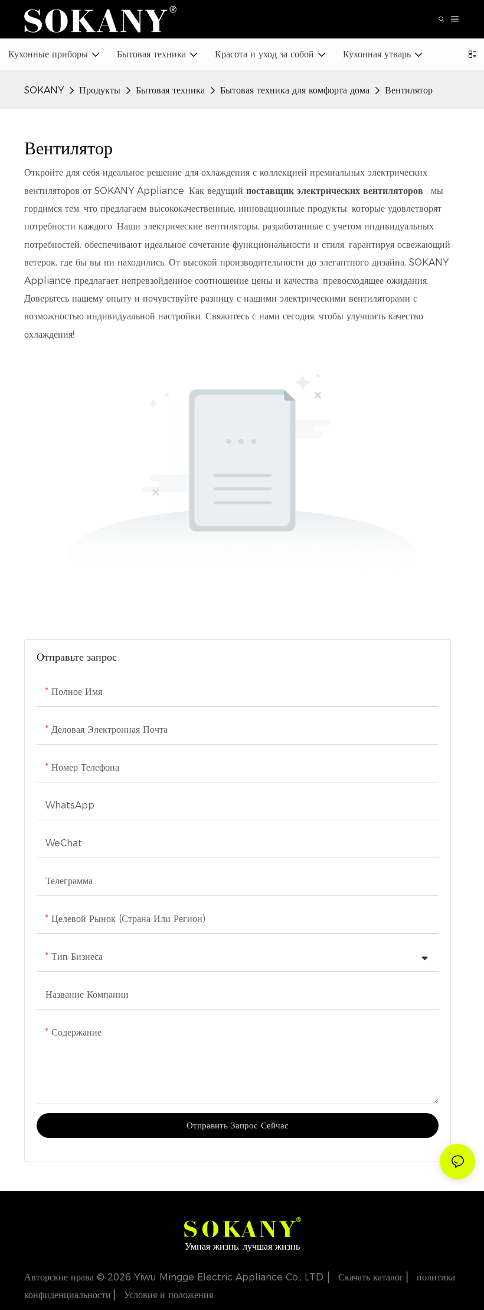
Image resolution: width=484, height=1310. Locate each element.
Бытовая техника (170, 90)
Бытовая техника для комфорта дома (294, 90)
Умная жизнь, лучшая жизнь (242, 1246)
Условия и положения (167, 1295)
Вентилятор (409, 90)
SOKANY (44, 90)
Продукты (99, 90)
